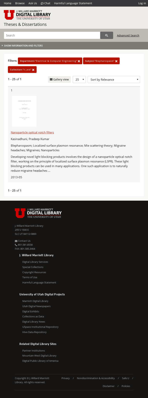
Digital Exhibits (30, 311)
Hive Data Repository (34, 332)
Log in (142, 3)
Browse (20, 3)
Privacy (65, 378)
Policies (126, 386)
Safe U (125, 378)
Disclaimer (108, 386)
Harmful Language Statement (73, 3)
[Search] (106, 35)
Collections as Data (33, 316)
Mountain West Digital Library (39, 355)
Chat (47, 3)
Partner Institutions (33, 350)
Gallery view (60, 79)
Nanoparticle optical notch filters (32, 132)
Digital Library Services (35, 262)
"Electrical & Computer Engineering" (49, 60)
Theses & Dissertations (25, 24)
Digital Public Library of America (40, 361)
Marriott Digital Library (35, 301)
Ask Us (33, 3)
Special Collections (32, 267)
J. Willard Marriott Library (29, 225)
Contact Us (23, 241)
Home (7, 3)
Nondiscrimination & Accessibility (96, 378)
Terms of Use (29, 277)
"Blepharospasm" (100, 60)
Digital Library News (33, 321)
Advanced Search (128, 35)
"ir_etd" (21, 69)
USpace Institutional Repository (40, 327)
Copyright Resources (34, 272)
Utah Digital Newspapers (36, 306)
